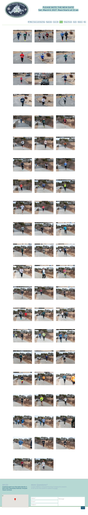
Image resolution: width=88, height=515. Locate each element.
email (55, 488)
